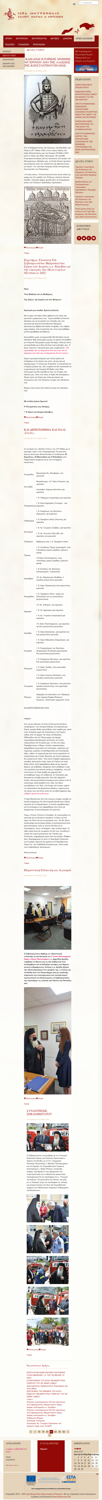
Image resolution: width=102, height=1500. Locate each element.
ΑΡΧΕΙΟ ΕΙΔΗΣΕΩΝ (84, 38)
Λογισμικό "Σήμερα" (13, 1465)
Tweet (26, 253)
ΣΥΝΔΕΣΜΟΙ (23, 44)
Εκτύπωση (31, 248)
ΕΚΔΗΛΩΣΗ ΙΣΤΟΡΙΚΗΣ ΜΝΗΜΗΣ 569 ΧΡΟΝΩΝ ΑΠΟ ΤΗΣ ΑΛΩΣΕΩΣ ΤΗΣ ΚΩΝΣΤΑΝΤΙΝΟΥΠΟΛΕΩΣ (47, 62)
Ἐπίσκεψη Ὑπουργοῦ (36, 1421)
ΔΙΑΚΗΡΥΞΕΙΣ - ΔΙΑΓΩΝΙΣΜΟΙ (9, 64)
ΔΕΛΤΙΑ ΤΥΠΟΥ (9, 55)
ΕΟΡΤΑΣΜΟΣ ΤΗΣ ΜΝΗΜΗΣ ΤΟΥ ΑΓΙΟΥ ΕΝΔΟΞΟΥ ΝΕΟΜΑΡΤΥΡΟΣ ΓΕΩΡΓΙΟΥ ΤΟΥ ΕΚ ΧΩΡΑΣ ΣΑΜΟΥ (47, 1394)
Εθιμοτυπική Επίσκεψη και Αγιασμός (47, 870)
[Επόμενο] (68, 1432)
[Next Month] (80, 1449)
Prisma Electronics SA (61, 1497)
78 (39, 1432)
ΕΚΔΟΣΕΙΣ (9, 44)
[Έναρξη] (31, 1432)
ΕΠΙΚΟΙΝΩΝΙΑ (39, 44)
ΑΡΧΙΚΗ (8, 38)
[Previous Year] (75, 1449)
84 (64, 1432)
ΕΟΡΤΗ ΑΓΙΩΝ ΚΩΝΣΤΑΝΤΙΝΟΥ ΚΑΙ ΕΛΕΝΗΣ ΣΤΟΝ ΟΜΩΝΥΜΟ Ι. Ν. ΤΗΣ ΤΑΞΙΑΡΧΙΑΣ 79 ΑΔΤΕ (46, 1375)
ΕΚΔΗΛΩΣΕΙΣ (8, 59)
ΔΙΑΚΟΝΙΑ (67, 38)
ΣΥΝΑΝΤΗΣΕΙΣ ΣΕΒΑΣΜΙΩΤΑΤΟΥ (39, 1112)
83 (60, 1432)
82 (55, 1432)
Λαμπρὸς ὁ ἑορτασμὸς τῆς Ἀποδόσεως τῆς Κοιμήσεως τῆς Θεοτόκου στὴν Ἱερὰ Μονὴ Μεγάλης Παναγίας (86, 172)
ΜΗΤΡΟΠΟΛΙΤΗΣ (39, 38)
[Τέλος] (49, 1435)
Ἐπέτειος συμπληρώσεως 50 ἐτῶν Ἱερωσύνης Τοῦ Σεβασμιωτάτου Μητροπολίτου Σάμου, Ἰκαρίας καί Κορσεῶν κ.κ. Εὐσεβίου (46, 1404)
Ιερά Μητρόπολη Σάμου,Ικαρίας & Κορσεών (44, 1494)
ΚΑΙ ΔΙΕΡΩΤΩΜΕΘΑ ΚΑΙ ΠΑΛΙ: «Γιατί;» (45, 431)
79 (43, 1432)
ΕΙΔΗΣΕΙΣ (7, 51)
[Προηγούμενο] (35, 1432)
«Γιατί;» (30, 1399)
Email (40, 248)
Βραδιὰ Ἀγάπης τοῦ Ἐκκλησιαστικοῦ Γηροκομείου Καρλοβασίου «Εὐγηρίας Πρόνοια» (85, 187)
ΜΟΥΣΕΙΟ (55, 38)
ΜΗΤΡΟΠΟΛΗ (22, 38)
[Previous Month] (77, 1449)
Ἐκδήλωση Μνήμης (35, 1418)
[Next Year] (78, 1449)
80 (47, 1432)
